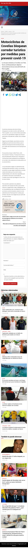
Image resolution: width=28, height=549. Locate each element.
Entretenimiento (6, 454)
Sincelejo (4, 478)
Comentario (6, 242)
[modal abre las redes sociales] (19, 94)
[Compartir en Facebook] (3, 94)
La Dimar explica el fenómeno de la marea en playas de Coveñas (14, 394)
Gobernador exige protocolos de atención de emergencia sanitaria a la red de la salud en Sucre (14, 217)
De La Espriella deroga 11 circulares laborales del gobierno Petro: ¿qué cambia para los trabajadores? (14, 495)
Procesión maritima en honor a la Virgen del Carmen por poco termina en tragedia (14, 370)
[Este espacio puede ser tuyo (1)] (14, 206)
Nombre (6, 260)
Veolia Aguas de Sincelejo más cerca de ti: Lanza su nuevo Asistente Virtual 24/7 (14, 470)
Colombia (4, 504)
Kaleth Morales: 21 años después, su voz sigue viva (14, 446)
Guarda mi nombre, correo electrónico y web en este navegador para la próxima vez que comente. (14, 277)
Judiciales (4, 331)
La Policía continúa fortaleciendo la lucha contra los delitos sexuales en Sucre (14, 417)
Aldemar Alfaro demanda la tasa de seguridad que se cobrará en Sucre (14, 346)
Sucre (2, 38)
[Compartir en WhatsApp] (10, 94)
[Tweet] (6, 94)
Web (4, 269)
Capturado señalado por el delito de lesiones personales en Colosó (14, 323)
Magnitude (20, 543)
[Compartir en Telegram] (16, 94)
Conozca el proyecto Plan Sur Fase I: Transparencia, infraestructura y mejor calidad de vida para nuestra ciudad (14, 521)
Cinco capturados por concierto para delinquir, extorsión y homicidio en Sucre (14, 299)
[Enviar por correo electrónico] (13, 94)
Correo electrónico (8, 265)
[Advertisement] (14, 113)
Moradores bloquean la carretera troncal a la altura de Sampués (14, 223)
